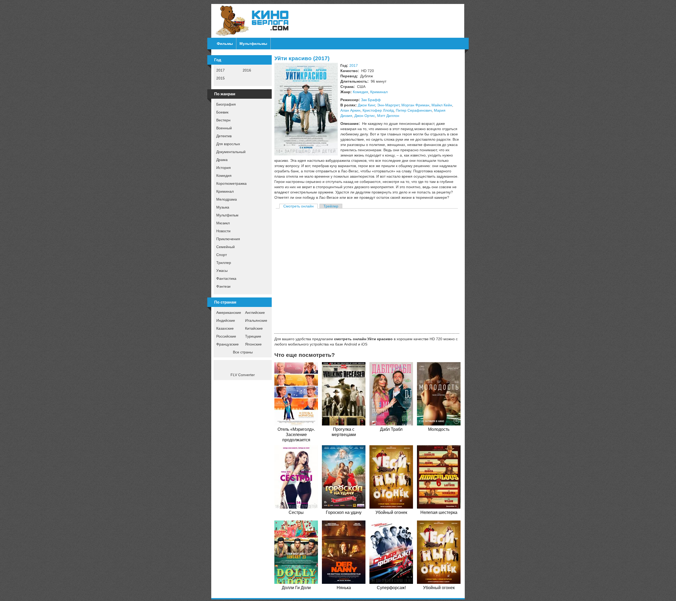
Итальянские (256, 320)
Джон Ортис (364, 115)
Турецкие (253, 336)
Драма (222, 160)
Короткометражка (231, 183)
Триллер (223, 263)
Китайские (254, 328)
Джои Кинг (366, 105)
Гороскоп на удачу (344, 512)
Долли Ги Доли (296, 587)
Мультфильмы (253, 43)
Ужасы (222, 270)
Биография (226, 104)
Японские (253, 344)
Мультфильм (227, 215)
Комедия (224, 175)
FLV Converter (243, 375)
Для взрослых (228, 144)
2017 (220, 70)
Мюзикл (223, 223)
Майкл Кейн (441, 105)
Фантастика (226, 278)
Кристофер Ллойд (378, 110)
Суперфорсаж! (391, 587)
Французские (227, 344)
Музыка (222, 207)
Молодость (438, 429)
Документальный (231, 152)
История (223, 167)
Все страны (243, 352)
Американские (228, 312)
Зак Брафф (371, 100)
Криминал (225, 191)
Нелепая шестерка (438, 512)
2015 (220, 78)
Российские (226, 336)
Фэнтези (223, 286)
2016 (247, 70)
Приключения (228, 239)
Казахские (225, 328)
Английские (255, 312)
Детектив (224, 136)
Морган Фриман (415, 105)
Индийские (225, 320)
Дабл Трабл (391, 429)
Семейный (225, 247)
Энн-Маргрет (388, 105)
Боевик (222, 112)
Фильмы (225, 43)
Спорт (221, 255)
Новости (223, 231)
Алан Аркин (350, 110)
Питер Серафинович (414, 110)
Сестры (296, 512)
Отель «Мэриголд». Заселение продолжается (296, 434)
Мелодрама (226, 199)
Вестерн (223, 120)
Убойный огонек (391, 512)
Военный (224, 128)
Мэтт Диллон (388, 115)
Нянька (344, 587)
